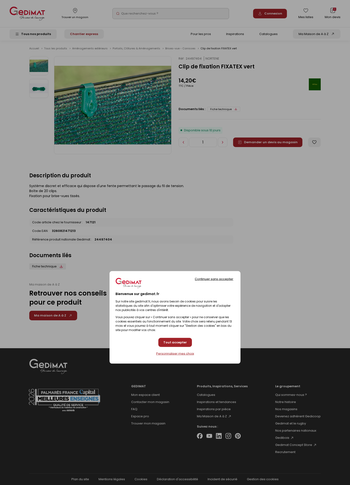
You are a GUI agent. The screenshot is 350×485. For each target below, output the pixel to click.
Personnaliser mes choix (175, 354)
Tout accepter (175, 342)
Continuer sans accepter (214, 278)
